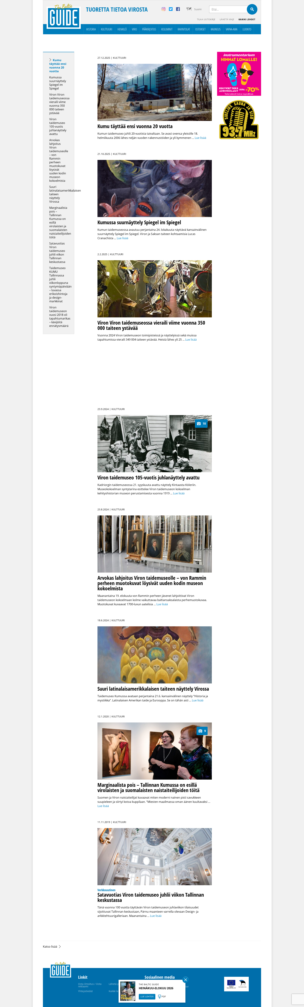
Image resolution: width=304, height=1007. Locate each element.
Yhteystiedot (85, 991)
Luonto (247, 29)
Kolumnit (166, 29)
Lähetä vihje (227, 19)
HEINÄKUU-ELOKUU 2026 (156, 988)
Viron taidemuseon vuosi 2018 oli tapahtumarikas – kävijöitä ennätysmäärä (59, 316)
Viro (134, 29)
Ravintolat (184, 29)
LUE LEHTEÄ (147, 996)
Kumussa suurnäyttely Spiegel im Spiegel (57, 82)
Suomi (198, 9)
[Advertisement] (65, 392)
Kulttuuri (106, 29)
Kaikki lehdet (247, 19)
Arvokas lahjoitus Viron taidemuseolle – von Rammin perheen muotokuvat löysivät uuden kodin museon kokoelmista (58, 160)
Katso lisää (50, 946)
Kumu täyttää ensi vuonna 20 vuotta (57, 65)
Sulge (185, 980)
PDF (164, 996)
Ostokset (200, 29)
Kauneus (216, 29)
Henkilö (122, 29)
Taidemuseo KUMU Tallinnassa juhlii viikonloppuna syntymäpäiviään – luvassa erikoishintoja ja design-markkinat (60, 284)
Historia (91, 29)
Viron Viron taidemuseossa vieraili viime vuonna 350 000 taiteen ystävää (59, 104)
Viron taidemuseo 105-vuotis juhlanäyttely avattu (57, 126)
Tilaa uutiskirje (206, 19)
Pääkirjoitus (149, 29)
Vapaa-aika (231, 29)
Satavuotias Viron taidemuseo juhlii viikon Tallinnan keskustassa (57, 252)
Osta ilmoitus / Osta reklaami (90, 985)
